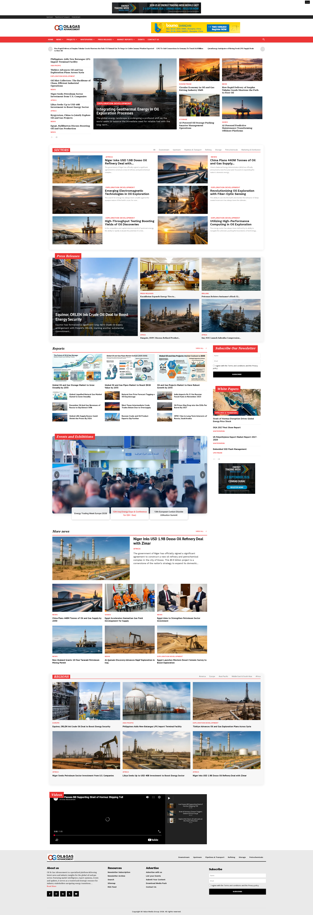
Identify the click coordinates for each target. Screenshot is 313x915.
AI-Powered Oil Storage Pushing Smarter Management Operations (196, 125)
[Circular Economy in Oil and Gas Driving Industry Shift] (199, 69)
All (154, 150)
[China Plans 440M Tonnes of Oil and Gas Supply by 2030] (183, 169)
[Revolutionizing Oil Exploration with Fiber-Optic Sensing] (183, 200)
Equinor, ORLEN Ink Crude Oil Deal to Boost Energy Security (92, 317)
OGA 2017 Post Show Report (227, 427)
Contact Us (153, 39)
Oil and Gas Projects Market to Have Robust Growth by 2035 (178, 386)
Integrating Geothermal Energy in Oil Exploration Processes (127, 111)
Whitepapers (86, 39)
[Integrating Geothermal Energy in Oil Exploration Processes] (135, 93)
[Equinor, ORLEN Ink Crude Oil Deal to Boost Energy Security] (95, 297)
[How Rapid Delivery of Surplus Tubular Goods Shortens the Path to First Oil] (242, 69)
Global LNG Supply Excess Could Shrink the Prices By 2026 (83, 417)
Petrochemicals (231, 150)
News (58, 39)
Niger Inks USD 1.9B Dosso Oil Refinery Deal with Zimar (168, 541)
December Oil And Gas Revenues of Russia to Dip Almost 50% (84, 406)
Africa (53, 100)
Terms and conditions (236, 366)
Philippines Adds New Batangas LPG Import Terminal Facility (70, 60)
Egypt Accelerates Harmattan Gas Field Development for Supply (124, 619)
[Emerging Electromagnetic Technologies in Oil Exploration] (77, 200)
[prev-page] (50, 49)
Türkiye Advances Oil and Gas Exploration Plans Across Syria (67, 71)
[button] (264, 40)
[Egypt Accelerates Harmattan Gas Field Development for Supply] (130, 598)
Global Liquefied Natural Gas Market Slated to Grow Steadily (85, 395)
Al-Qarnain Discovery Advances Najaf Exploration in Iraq (130, 661)
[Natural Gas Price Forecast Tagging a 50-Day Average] (112, 395)
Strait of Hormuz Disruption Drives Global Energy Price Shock (233, 420)
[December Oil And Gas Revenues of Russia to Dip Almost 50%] (59, 406)
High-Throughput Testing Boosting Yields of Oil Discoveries (129, 222)
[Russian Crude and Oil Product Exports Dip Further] (112, 417)
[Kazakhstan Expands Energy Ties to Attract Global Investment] (169, 274)
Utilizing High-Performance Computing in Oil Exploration (231, 222)
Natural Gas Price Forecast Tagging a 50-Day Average (138, 395)
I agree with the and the (235, 367)
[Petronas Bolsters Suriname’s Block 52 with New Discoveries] (231, 274)
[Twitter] (69, 894)
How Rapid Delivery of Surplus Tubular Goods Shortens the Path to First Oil (79, 49)
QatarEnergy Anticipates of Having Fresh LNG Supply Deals (231, 48)
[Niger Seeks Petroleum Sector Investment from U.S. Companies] (86, 750)
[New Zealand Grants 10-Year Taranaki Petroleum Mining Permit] (77, 640)
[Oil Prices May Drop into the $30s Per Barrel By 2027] (164, 406)
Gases (225, 122)
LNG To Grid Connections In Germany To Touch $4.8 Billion (179, 48)
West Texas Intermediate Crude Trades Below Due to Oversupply (136, 406)
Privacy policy (253, 885)
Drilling (205, 293)
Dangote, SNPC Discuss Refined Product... (160, 337)
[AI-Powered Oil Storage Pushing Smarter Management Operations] (199, 105)
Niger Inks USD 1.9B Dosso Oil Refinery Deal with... (126, 162)
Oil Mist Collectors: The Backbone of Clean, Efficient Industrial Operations (70, 83)
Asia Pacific (56, 65)
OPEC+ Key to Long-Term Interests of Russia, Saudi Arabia (190, 417)
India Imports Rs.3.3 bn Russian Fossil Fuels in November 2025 (188, 395)
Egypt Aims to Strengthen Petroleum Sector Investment (178, 619)
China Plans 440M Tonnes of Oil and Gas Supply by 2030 (76, 619)
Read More (51, 886)
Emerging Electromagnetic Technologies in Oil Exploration (127, 192)
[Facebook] (49, 894)
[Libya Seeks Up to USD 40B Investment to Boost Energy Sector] (156, 750)
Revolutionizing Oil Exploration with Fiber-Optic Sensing (232, 192)
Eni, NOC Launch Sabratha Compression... (221, 337)
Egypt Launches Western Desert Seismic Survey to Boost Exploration (182, 661)
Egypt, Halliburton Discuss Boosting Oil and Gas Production (70, 127)
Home (50, 39)
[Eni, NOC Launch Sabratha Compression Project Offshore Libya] (231, 315)
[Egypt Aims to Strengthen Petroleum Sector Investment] (182, 598)
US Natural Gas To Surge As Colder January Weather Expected (129, 48)
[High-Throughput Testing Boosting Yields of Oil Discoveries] (77, 230)
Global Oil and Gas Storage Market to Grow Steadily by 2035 (73, 386)
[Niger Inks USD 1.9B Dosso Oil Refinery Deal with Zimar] (77, 169)
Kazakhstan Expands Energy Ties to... (158, 296)
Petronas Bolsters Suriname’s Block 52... (221, 296)
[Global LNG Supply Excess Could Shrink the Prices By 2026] (59, 417)
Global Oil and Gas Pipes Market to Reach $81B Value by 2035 (128, 386)
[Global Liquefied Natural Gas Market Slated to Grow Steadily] (59, 395)
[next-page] (262, 49)
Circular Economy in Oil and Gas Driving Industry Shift (196, 88)
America (202, 676)
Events (141, 39)
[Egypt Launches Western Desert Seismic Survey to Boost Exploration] (182, 640)
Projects (71, 39)
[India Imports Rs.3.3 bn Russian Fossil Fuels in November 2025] (164, 395)
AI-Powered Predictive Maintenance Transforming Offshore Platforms (237, 128)
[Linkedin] (63, 894)
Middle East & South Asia (242, 676)
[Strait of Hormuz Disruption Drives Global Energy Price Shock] (237, 402)
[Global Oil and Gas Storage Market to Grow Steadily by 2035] (77, 368)
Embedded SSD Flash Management (230, 449)
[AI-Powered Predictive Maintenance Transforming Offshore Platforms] (242, 107)
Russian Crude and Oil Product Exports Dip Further (135, 417)
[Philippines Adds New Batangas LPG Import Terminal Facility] (156, 701)
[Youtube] (76, 894)
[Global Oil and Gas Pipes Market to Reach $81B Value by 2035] (130, 368)
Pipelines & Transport (62, 17)
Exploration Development (63, 76)
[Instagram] (56, 894)
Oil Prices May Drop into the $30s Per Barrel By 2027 (190, 406)
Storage (183, 119)
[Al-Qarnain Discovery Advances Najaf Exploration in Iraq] (130, 640)
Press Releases (105, 39)
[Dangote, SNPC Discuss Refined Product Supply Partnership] (169, 315)
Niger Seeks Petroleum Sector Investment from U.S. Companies (69, 95)
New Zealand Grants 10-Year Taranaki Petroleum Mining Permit (75, 661)
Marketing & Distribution (251, 150)
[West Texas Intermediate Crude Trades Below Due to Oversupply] (112, 406)
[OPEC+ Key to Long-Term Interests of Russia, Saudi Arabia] (164, 417)
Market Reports (125, 39)
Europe (212, 676)
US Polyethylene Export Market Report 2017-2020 (235, 438)
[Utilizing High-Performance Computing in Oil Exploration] (183, 230)
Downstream (76, 17)
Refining (208, 150)
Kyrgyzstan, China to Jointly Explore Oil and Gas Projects (70, 116)
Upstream (49, 17)
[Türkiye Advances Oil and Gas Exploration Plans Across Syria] (227, 701)
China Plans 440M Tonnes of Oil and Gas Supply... (233, 162)
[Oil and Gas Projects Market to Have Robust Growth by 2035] (182, 368)
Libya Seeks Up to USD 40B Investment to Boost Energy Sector (70, 106)
